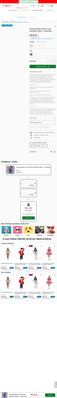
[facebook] (51, 154)
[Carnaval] (4, 10)
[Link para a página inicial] (2, 21)
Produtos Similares (8, 25)
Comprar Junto (28, 220)
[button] (31, 54)
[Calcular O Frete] (34, 129)
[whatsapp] (54, 154)
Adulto (7, 20)
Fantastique (12, 20)
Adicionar (35, 185)
